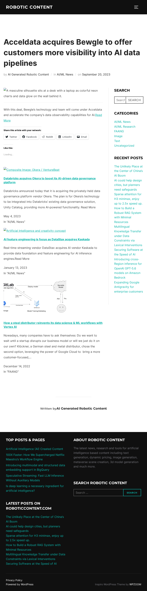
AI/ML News (65, 74)
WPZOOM (135, 584)
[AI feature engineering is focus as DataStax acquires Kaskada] (35, 230)
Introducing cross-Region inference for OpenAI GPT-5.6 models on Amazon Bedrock (128, 268)
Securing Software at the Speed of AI (31, 563)
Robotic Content (29, 7)
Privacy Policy (14, 580)
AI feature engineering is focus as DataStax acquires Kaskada (47, 239)
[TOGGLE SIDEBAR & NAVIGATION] (137, 7)
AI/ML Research (124, 126)
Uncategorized (124, 145)
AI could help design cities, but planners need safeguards (128, 185)
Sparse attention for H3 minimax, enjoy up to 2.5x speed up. (128, 198)
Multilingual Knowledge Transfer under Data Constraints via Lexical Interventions (128, 236)
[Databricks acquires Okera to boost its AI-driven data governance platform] (32, 170)
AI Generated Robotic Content (28, 74)
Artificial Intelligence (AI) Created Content (34, 449)
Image (118, 136)
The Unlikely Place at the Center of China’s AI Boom (128, 171)
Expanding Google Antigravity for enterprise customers (128, 287)
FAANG (119, 131)
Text (117, 141)
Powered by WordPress (19, 584)
